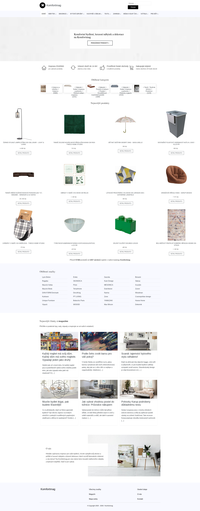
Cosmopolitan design (143, 296)
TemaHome (77, 289)
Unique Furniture (48, 300)
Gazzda (107, 277)
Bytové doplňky (76, 14)
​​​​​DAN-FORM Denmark (50, 293)
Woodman (139, 293)
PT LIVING (77, 296)
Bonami (138, 277)
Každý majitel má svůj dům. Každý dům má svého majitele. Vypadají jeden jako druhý (59, 356)
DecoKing (77, 293)
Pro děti (154, 14)
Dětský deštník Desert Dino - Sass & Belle (125, 142)
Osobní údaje (142, 489)
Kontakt (140, 499)
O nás (139, 494)
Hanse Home (140, 300)
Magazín (92, 494)
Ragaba (45, 281)
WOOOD (76, 304)
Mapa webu (93, 499)
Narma (106, 293)
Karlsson (45, 296)
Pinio (75, 285)
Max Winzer (108, 304)
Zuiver (137, 289)
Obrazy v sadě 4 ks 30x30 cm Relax (74, 193)
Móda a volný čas (130, 14)
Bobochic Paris (78, 300)
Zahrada (116, 14)
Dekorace (62, 14)
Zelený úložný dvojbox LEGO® (125, 243)
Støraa (137, 281)
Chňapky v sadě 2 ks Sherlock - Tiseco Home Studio (23, 243)
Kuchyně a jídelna (94, 14)
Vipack (44, 304)
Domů (44, 14)
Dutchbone (108, 289)
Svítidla (144, 14)
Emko (75, 277)
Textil (106, 14)
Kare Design (108, 281)
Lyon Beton (46, 277)
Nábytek (51, 14)
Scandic (138, 285)
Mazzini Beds (47, 289)
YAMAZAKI (108, 300)
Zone (106, 296)
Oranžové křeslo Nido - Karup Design (176, 193)
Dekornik (138, 304)
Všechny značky (95, 489)
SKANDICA (77, 281)
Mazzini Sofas (47, 285)
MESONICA (108, 285)
